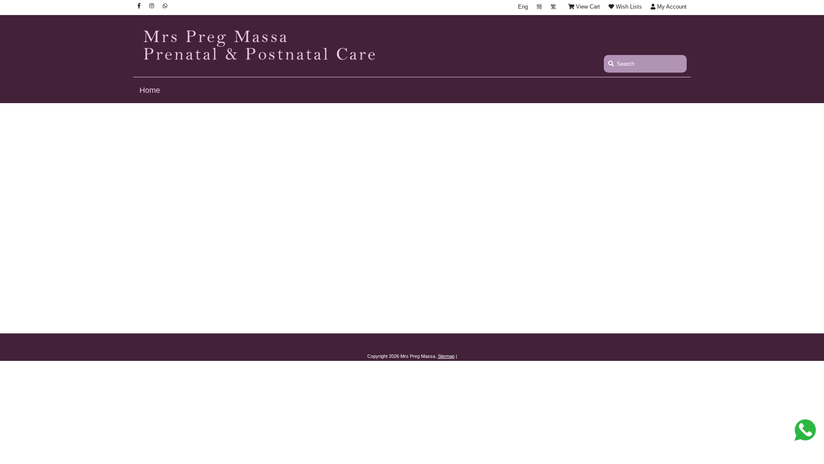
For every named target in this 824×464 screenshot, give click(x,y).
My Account (671, 6)
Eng (523, 6)
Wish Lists (628, 6)
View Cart (587, 6)
